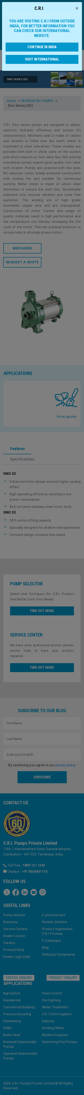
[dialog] (42, 547)
